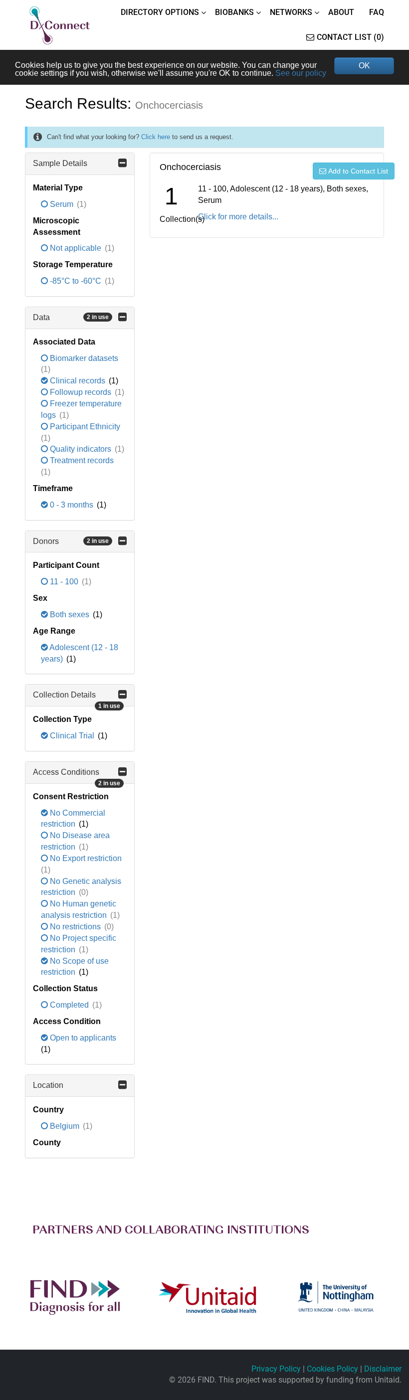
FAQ (376, 12)
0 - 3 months (71, 505)
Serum (61, 204)
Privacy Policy (276, 1369)
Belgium (64, 1126)
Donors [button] (71, 541)
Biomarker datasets (83, 358)
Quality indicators (80, 449)
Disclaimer (383, 1369)
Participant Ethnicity (84, 426)
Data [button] (71, 317)
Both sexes (69, 614)
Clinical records (77, 380)
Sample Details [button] (60, 163)
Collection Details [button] (76, 698)
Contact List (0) (350, 37)
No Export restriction (85, 858)
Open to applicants (82, 1038)
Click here (155, 137)
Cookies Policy (332, 1369)
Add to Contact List (358, 171)
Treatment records (81, 460)
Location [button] (48, 1085)
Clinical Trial (72, 735)
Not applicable (75, 248)
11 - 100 (64, 581)
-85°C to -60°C (75, 281)
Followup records (80, 392)
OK (364, 65)
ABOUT (341, 12)
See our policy (300, 73)
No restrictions (75, 926)
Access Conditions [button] (76, 776)
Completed (69, 1005)
